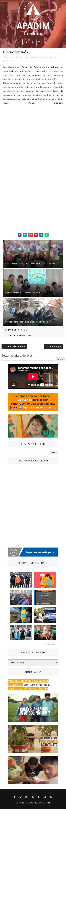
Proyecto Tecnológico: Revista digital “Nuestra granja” (27, 321)
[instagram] (39, 42)
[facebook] (20, 42)
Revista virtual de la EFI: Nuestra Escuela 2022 (23, 292)
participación (9, 60)
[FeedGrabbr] (33, 644)
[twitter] (26, 42)
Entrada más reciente (14, 346)
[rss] (38, 797)
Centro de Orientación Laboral (33, 57)
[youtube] (32, 42)
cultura (52, 57)
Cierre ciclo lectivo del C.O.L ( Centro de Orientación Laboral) (30, 263)
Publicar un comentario (19, 335)
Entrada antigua (53, 346)
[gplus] (26, 797)
